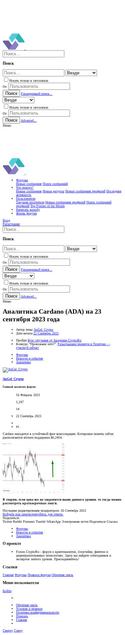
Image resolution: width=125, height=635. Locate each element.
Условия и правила (29, 609)
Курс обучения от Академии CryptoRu (54, 340)
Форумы (21, 575)
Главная (8, 575)
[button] (7, 125)
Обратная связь (62, 575)
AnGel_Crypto (43, 329)
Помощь (22, 616)
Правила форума (39, 575)
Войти (7, 591)
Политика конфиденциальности (37, 612)
